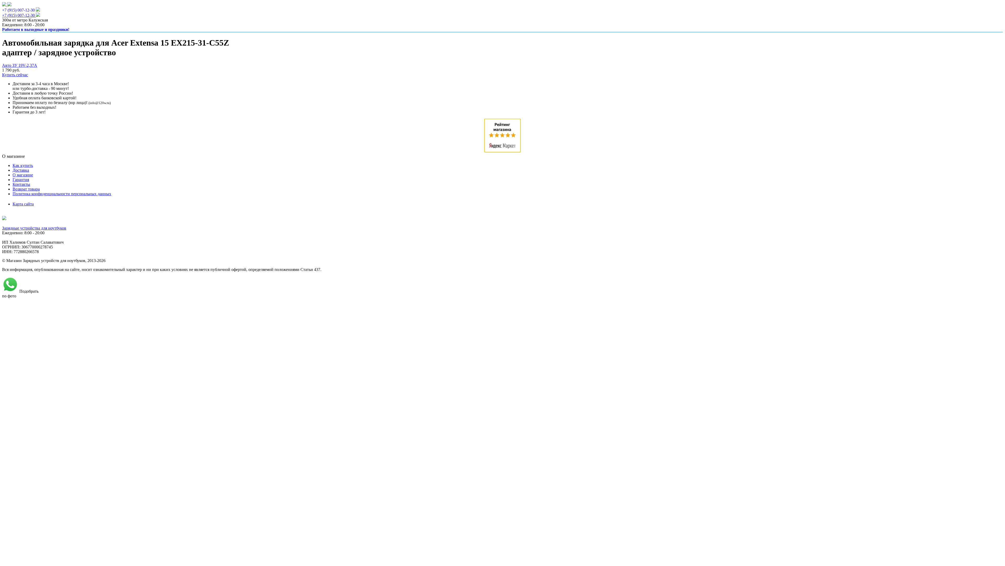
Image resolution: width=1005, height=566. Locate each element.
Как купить (23, 165)
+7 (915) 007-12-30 (18, 10)
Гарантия (21, 179)
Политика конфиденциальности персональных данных (62, 194)
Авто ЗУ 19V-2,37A (19, 65)
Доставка (21, 170)
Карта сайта (23, 204)
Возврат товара (26, 189)
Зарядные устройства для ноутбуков (34, 228)
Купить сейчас (15, 75)
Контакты (21, 184)
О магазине (23, 175)
